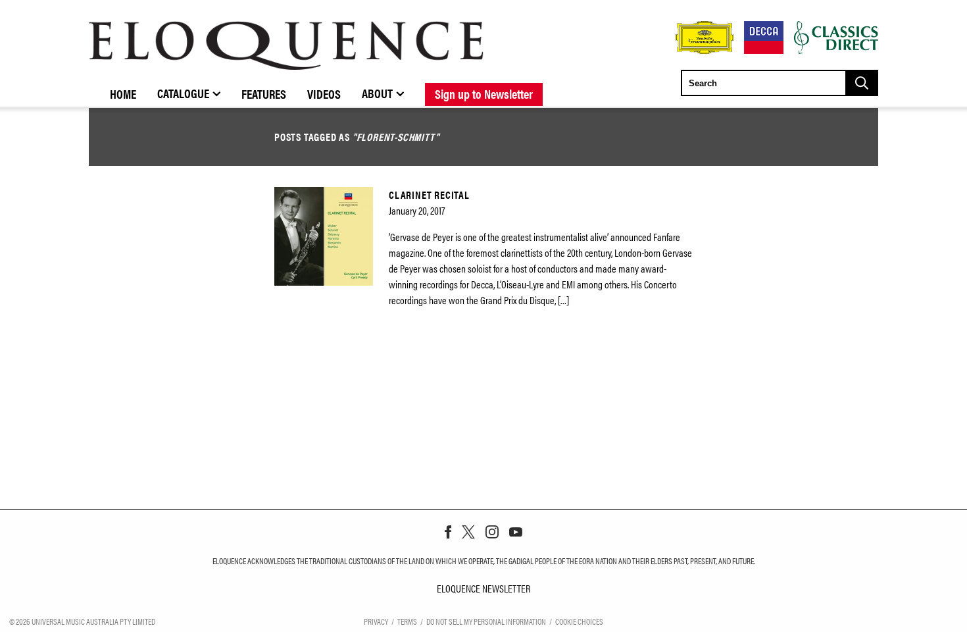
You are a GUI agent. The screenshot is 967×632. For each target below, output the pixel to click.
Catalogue (183, 93)
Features (263, 93)
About (377, 93)
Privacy (376, 621)
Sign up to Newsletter (484, 93)
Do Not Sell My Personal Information (486, 621)
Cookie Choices (579, 621)
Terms (407, 621)
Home (123, 93)
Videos (324, 93)
